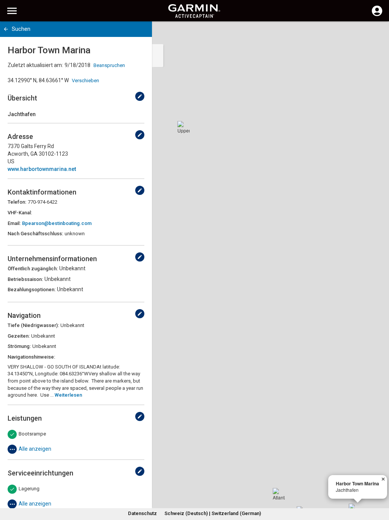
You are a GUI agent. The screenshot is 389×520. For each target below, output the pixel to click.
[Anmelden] (377, 15)
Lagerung (29, 488)
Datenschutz (142, 513)
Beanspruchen (109, 65)
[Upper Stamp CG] (183, 127)
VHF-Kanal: (20, 212)
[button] (379, 485)
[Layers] (376, 34)
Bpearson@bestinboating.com (57, 223)
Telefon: (17, 202)
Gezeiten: (19, 336)
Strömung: (19, 346)
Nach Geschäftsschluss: (35, 233)
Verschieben (85, 80)
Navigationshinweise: (31, 357)
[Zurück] (6, 29)
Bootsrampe (32, 434)
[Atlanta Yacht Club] (279, 494)
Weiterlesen (68, 395)
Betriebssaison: (25, 279)
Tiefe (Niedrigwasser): (33, 325)
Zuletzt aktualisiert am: (35, 65)
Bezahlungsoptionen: (31, 289)
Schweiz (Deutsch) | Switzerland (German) (212, 513)
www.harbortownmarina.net (42, 169)
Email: (14, 223)
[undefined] (139, 96)
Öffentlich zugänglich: (33, 268)
